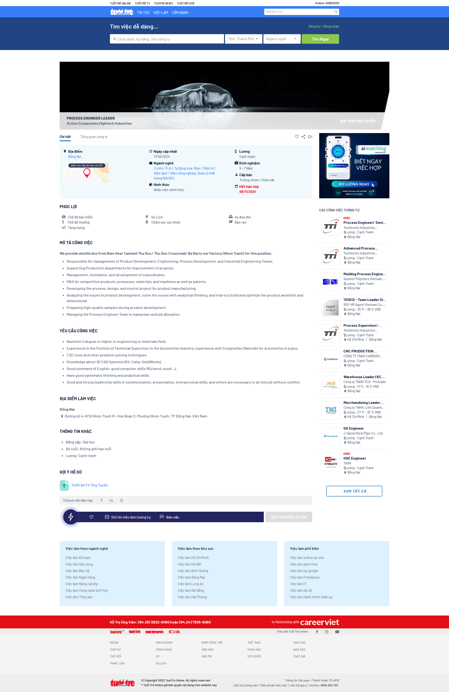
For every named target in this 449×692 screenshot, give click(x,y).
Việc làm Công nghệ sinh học (86, 590)
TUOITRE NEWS (163, 3)
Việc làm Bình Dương (193, 571)
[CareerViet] (319, 622)
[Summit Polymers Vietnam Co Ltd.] (331, 282)
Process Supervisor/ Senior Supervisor (361, 325)
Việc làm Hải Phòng (192, 597)
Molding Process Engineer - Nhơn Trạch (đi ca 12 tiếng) (365, 274)
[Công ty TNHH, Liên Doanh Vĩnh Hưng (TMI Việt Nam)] (331, 411)
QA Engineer (354, 428)
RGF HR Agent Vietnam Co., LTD (364, 305)
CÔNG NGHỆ (164, 649)
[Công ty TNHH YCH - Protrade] (331, 385)
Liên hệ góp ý (298, 685)
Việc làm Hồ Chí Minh (193, 557)
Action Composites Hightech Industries (99, 123)
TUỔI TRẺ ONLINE (120, 3)
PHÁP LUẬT (117, 663)
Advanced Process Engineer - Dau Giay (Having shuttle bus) (360, 248)
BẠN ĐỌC (299, 649)
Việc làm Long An (191, 584)
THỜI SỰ (115, 649)
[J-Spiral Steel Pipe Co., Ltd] (331, 436)
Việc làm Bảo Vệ (77, 571)
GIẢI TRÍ (207, 656)
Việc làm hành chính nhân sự (311, 597)
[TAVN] (331, 462)
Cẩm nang (180, 12)
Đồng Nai (74, 157)
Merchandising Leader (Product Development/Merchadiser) (365, 402)
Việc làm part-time (304, 564)
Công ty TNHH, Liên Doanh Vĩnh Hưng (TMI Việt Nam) (363, 408)
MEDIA (114, 642)
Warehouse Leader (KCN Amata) (364, 376)
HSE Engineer (355, 458)
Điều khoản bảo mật (273, 685)
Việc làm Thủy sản (79, 597)
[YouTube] (337, 631)
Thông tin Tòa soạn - (298, 680)
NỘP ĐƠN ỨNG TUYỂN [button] (357, 121)
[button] (297, 136)
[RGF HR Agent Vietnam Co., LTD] (331, 308)
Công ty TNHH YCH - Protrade (365, 382)
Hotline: (323, 685)
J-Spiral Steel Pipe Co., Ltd (363, 433)
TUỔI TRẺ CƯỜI (185, 3)
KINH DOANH (164, 642)
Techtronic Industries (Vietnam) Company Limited (364, 228)
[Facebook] (317, 631)
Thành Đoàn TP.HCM (325, 680)
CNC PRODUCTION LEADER (358, 351)
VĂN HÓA (208, 649)
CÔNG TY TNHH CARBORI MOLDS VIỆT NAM (362, 356)
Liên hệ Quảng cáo (245, 685)
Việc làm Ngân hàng (80, 577)
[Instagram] (326, 631)
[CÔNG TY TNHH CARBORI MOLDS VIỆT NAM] (331, 359)
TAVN (347, 463)
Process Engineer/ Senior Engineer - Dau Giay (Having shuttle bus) (365, 222)
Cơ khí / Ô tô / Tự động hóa (173, 168)
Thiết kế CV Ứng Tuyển (89, 485)
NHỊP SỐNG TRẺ (212, 642)
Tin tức (143, 12)
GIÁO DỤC (299, 642)
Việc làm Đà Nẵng (191, 590)
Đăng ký (314, 26)
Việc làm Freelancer (305, 577)
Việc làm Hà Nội (189, 564)
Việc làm (160, 12)
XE (157, 656)
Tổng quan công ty (94, 136)
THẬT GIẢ (299, 656)
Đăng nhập (331, 26)
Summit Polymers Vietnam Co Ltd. (365, 279)
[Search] (336, 11)
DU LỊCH (161, 663)
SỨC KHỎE (254, 656)
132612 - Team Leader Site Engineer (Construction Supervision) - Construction (365, 299)
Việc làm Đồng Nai (191, 577)
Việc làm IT (298, 584)
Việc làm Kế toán (78, 557)
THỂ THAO (254, 642)
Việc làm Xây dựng (79, 564)
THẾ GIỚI (115, 656)
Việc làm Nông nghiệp (81, 584)
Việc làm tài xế (301, 590)
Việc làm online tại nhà (307, 557)
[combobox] (167, 38)
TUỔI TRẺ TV (142, 3)
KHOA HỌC (254, 649)
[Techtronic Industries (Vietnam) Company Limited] (331, 226)
